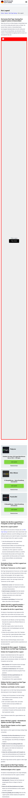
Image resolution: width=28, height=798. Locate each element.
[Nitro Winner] (5, 478)
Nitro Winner (14, 473)
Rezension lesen (14, 465)
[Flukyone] (5, 454)
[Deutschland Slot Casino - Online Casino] (7, 1)
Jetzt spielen (14, 462)
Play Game (14, 241)
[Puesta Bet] (5, 502)
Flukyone (13, 449)
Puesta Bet (13, 497)
